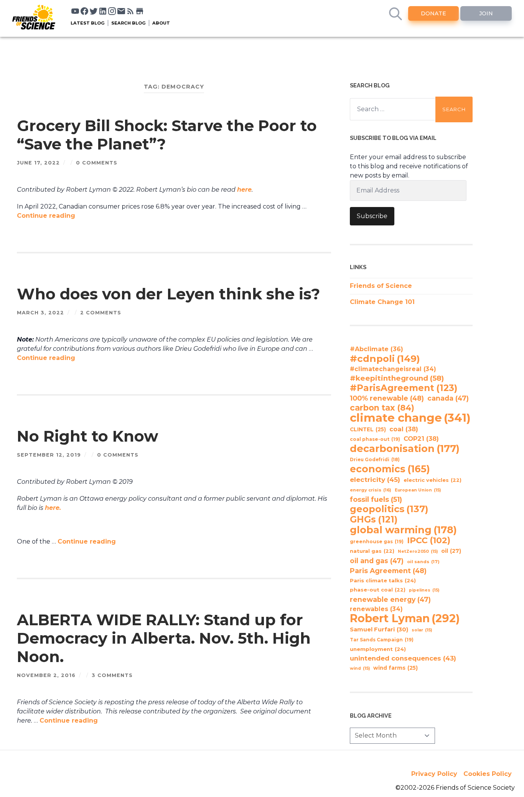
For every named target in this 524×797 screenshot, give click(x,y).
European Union (418, 490)
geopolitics (389, 509)
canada (448, 398)
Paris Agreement (388, 571)
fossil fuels (376, 499)
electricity (375, 479)
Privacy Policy (434, 773)
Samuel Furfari (379, 629)
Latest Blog (88, 23)
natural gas (372, 551)
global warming (403, 529)
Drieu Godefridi (375, 459)
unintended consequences (403, 658)
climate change (410, 417)
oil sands (423, 561)
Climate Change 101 (382, 302)
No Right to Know (87, 436)
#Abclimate (376, 349)
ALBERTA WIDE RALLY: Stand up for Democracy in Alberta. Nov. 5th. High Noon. (164, 638)
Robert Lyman (405, 618)
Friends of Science (381, 285)
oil (451, 550)
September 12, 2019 (49, 455)
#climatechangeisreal (393, 369)
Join (486, 13)
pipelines (424, 590)
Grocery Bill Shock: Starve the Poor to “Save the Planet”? (167, 134)
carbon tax (382, 407)
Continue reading (46, 215)
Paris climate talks (383, 580)
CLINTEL (368, 429)
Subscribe (372, 216)
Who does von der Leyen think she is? (168, 293)
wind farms (395, 668)
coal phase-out (375, 439)
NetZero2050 (418, 551)
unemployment (378, 649)
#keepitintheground (397, 378)
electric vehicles (432, 480)
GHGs (373, 519)
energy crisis (370, 490)
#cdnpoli (385, 358)
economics (390, 468)
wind (360, 668)
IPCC (428, 540)
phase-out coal (377, 590)
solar (422, 630)
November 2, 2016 (46, 675)
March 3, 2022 (40, 313)
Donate (433, 13)
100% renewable (387, 398)
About (161, 23)
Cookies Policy (487, 773)
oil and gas (377, 561)
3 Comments (112, 675)
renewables (376, 609)
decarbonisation (405, 448)
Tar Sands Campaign (382, 640)
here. (53, 507)
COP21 (421, 438)
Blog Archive (371, 715)
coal (403, 429)
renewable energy (390, 599)
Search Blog (128, 23)
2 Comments (100, 313)
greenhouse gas (377, 541)
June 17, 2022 (38, 163)
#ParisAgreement (403, 388)
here (244, 189)
